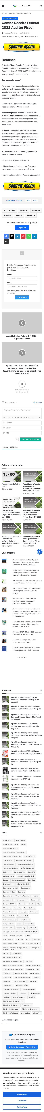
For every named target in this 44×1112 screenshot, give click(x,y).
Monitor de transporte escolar (12, 961)
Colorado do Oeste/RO (10, 888)
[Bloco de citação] (20, 417)
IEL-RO (28, 940)
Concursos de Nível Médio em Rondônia (16, 896)
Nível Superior (35, 973)
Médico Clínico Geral (33, 965)
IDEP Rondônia (8, 940)
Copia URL (22, 228)
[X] (12, 236)
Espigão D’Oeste (8, 924)
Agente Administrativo (10, 848)
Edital (38, 904)
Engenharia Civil (8, 916)
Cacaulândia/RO (19, 872)
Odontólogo (7, 977)
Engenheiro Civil (22, 916)
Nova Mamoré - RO (32, 969)
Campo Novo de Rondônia (25, 876)
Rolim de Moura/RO (19, 997)
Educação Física (29, 908)
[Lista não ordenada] (18, 417)
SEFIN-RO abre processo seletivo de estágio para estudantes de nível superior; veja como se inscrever (26, 572)
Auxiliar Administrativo (10, 868)
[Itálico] (6, 417)
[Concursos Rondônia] (22, 6)
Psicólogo (6, 997)
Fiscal (19, 215)
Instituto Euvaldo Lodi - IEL (30, 944)
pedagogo (6, 981)
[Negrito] (4, 417)
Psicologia (23, 993)
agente (23, 844)
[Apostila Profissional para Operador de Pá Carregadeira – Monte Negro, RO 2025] (32, 528)
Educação (17, 908)
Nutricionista (7, 973)
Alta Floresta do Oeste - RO (12, 856)
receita (31, 215)
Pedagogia (36, 977)
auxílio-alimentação (27, 868)
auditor (24, 210)
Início (5, 13)
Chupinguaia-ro (8, 884)
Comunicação (25, 888)
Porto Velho (32, 981)
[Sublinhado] (9, 417)
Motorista (29, 961)
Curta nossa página (10, 1020)
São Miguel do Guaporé (10, 1005)
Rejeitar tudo (22, 1107)
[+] (32, 417)
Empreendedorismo (9, 912)
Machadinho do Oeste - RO (12, 957)
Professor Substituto (9, 993)
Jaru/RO (5, 953)
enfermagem (23, 912)
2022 (12, 210)
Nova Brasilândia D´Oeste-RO (13, 969)
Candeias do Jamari (18, 880)
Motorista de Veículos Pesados (13, 965)
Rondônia (32, 997)
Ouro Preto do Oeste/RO (22, 977)
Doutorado (30, 904)
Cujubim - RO (35, 900)
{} (29, 417)
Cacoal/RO (31, 872)
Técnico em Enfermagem (30, 1009)
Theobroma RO (27, 1005)
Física (5, 936)
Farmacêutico (29, 924)
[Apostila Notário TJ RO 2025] (11, 476)
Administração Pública (10, 844)
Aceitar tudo (22, 1094)
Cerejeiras (31, 880)
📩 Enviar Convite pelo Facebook (21, 1047)
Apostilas (12, 13)
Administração (20, 840)
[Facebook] (6, 236)
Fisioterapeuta (7, 928)
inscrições (37, 940)
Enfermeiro (33, 912)
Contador (36, 896)
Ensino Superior (25, 920)
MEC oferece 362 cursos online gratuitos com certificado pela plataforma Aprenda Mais (24, 601)
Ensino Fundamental (9, 920)
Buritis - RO (7, 872)
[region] (22, 1090)
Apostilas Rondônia (24, 13)
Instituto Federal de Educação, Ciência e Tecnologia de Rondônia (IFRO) (21, 948)
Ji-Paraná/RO (16, 953)
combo (36, 210)
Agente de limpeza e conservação (14, 852)
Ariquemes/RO (7, 860)
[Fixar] (12, 417)
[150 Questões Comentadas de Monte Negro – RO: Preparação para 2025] (11, 502)
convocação (7, 900)
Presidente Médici (22, 985)
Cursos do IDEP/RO (9, 904)
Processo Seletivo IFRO (10, 989)
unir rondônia (25, 1013)
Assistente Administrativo (24, 860)
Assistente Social (8, 864)
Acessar (38, 402)
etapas (19, 924)
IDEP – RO (19, 940)
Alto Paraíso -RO (29, 856)
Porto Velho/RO (8, 985)
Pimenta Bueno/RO (19, 981)
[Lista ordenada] (15, 417)
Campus (5, 880)
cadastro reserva (8, 876)
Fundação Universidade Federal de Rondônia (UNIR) (20, 932)
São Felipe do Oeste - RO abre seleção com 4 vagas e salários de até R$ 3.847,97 (27, 590)
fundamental (33, 928)
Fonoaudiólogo (20, 928)
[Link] (26, 417)
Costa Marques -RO (21, 900)
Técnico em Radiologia (10, 1013)
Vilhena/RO (36, 1013)
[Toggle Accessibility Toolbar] (39, 551)
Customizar (22, 1101)
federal (8, 215)
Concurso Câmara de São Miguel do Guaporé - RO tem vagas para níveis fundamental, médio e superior (26, 562)
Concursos (21, 892)
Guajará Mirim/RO (16, 936)
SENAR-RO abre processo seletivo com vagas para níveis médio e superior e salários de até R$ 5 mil (27, 624)
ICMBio (27, 936)
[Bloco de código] (23, 417)
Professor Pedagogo (28, 989)
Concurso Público (9, 892)
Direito (21, 904)
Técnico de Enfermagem (11, 1009)
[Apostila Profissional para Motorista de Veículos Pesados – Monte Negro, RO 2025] (32, 502)
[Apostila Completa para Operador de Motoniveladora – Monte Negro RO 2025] (11, 528)
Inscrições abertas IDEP (11, 944)
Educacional (7, 908)
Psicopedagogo (35, 993)
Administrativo (7, 840)
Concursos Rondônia (10, 33)
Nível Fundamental (21, 973)
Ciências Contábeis (23, 884)
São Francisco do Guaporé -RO (13, 1001)
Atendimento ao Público (25, 864)
